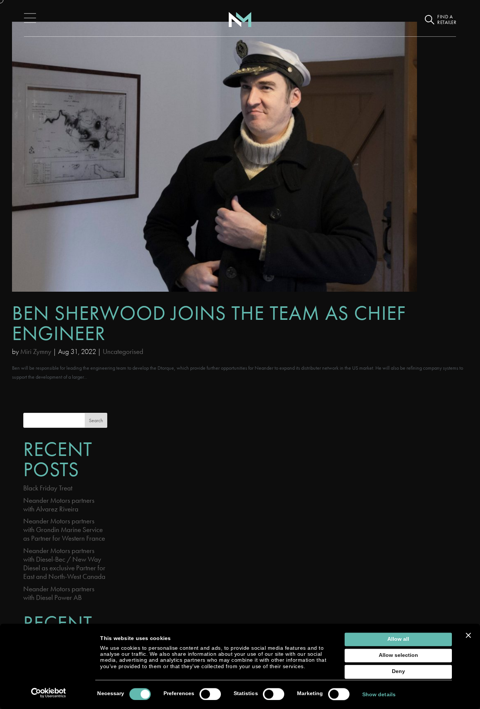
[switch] (210, 694)
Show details (379, 694)
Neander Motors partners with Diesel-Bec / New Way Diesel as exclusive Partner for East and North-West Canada (64, 563)
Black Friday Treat (47, 488)
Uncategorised (123, 351)
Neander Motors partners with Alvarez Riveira (58, 505)
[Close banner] (468, 635)
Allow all (398, 639)
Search (96, 420)
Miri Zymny (35, 351)
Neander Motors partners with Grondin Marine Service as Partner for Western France (64, 529)
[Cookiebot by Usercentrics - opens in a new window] (48, 693)
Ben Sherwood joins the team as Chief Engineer (209, 323)
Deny (398, 672)
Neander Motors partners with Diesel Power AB (58, 593)
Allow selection (398, 655)
